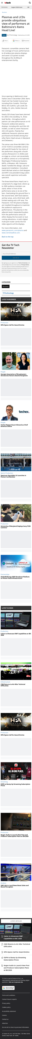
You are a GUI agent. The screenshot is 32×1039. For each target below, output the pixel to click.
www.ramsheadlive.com (11, 233)
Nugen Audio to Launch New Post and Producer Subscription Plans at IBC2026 (16, 968)
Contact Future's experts (9, 999)
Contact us (5, 1019)
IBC (28, 7)
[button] (2, 2)
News (4, 35)
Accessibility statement (9, 1011)
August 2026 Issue (16, 7)
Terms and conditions (8, 995)
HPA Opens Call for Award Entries (16, 952)
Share (6, 40)
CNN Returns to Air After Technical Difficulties (17, 945)
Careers (4, 1015)
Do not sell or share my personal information (15, 1027)
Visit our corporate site (16, 982)
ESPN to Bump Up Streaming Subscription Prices (15, 959)
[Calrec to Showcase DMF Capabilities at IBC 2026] (16, 932)
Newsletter (26, 40)
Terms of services (23, 263)
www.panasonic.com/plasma (13, 230)
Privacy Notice (25, 264)
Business (4, 12)
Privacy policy (6, 1003)
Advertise (5, 1023)
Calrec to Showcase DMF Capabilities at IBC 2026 (13, 937)
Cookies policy (6, 1007)
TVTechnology (13, 35)
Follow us (17, 40)
